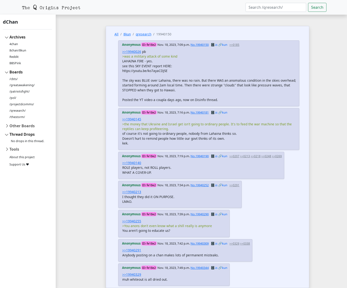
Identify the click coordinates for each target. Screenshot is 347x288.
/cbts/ (13, 79)
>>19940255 (131, 221)
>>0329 (234, 243)
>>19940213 (131, 192)
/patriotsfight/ (19, 91)
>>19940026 (131, 51)
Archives (17, 37)
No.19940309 (199, 243)
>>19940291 (131, 250)
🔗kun (222, 44)
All (116, 34)
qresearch (143, 34)
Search (317, 7)
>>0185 (234, 45)
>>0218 (256, 156)
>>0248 (266, 156)
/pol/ (12, 98)
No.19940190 (199, 156)
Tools (14, 149)
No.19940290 (199, 214)
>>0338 (245, 243)
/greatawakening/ (22, 85)
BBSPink (15, 63)
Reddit (14, 57)
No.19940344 (199, 268)
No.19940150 (199, 44)
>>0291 (234, 185)
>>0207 (234, 156)
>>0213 (245, 156)
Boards (16, 72)
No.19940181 (199, 112)
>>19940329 (131, 274)
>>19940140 (131, 163)
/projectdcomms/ (21, 104)
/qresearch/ (17, 111)
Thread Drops (22, 134)
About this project (22, 157)
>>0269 (277, 156)
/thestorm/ (17, 117)
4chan (13, 44)
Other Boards (22, 125)
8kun (127, 34)
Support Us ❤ (19, 164)
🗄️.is (214, 44)
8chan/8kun (17, 50)
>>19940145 (131, 119)
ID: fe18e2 (149, 44)
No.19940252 (199, 185)
